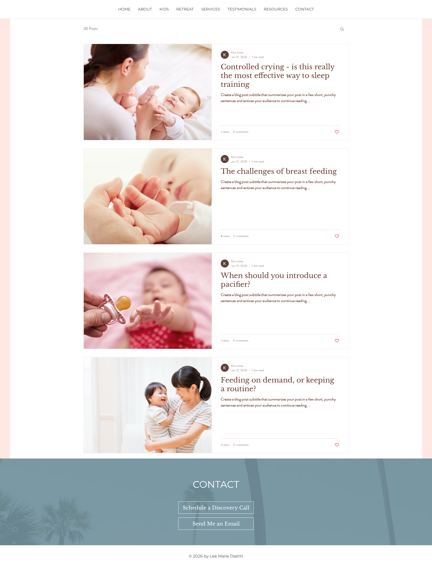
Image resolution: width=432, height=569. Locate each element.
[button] (342, 29)
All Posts (91, 29)
